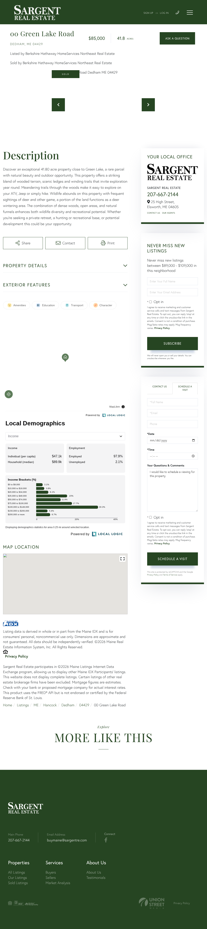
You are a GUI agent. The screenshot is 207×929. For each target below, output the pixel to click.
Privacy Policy (16, 656)
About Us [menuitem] (93, 872)
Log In (164, 13)
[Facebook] (105, 840)
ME (36, 705)
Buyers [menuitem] (51, 872)
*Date (150, 434)
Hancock (50, 705)
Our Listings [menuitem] (17, 877)
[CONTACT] (177, 38)
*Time (150, 449)
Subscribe (173, 343)
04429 (84, 705)
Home (7, 705)
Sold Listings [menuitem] (18, 882)
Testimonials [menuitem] (95, 877)
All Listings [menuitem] (16, 872)
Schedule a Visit (185, 388)
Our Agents (168, 213)
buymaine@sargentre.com (67, 840)
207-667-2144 (162, 194)
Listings (23, 705)
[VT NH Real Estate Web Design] (151, 903)
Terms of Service (170, 574)
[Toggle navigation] (190, 13)
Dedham (67, 705)
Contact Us (153, 213)
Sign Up (148, 13)
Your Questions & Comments (165, 465)
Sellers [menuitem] (51, 877)
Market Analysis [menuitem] (58, 882)
